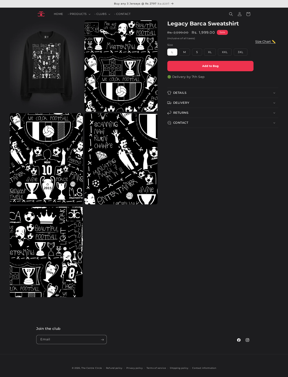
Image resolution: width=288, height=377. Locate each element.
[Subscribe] (102, 339)
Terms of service (156, 367)
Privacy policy (134, 367)
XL (210, 52)
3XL (240, 52)
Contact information (204, 367)
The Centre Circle (91, 368)
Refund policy (114, 367)
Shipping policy (179, 367)
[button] (78, 14)
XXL (225, 52)
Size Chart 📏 (265, 41)
